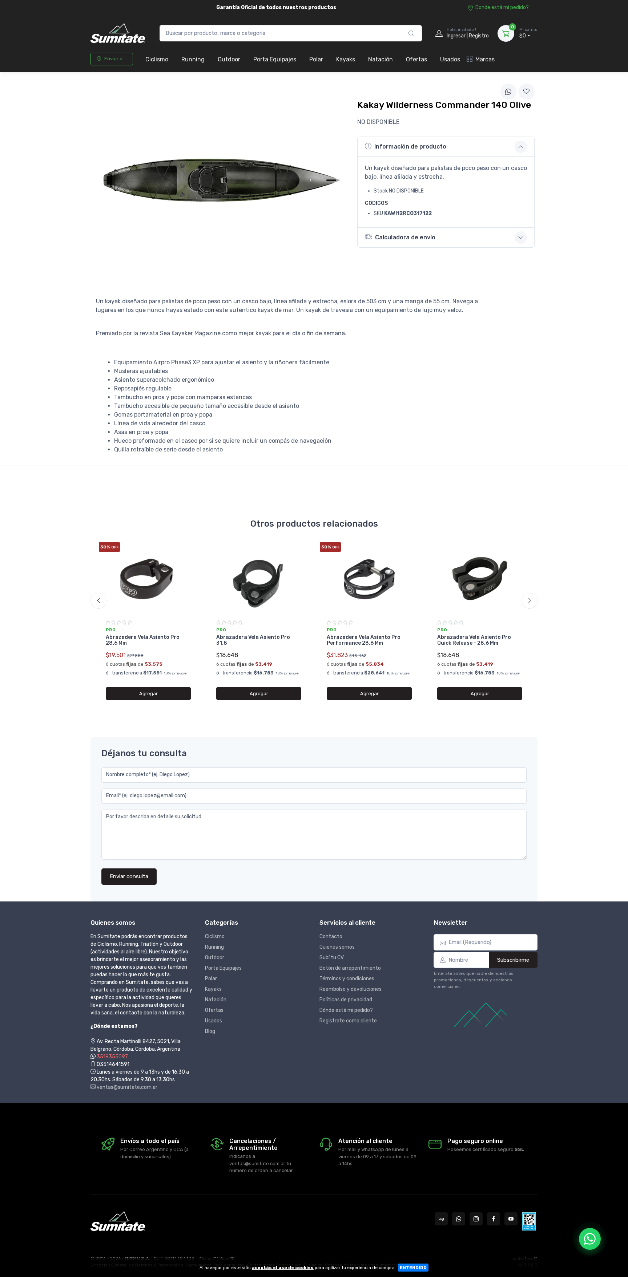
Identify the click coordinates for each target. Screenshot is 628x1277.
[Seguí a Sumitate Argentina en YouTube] (511, 1218)
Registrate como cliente (348, 1021)
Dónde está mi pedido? (346, 1010)
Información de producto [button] (410, 146)
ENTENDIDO (413, 1267)
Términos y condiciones (346, 979)
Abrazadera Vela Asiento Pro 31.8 (253, 640)
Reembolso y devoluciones (350, 989)
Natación (380, 59)
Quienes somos (337, 947)
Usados (450, 59)
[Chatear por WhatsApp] (590, 1239)
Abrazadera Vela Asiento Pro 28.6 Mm (143, 640)
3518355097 (112, 1057)
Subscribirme (513, 960)
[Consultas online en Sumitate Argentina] (441, 1218)
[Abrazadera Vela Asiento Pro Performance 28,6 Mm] (369, 578)
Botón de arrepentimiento (350, 968)
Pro (111, 629)
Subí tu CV (331, 957)
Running (193, 59)
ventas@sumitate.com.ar (126, 1087)
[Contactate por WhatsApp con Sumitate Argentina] (458, 1218)
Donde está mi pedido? (502, 7)
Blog (210, 1031)
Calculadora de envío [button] (405, 237)
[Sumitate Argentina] (117, 33)
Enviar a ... (115, 58)
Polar (316, 59)
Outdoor (229, 59)
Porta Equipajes (274, 59)
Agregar (148, 693)
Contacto (330, 936)
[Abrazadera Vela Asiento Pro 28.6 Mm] (148, 578)
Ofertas (416, 59)
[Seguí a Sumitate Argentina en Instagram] (476, 1218)
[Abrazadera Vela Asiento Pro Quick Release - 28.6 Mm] (480, 578)
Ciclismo (156, 59)
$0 (528, 33)
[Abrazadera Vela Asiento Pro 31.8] (259, 578)
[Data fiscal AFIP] (529, 1221)
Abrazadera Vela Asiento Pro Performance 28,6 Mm (363, 640)
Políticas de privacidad (345, 1000)
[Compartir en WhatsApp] (508, 92)
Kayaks (345, 59)
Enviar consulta (129, 876)
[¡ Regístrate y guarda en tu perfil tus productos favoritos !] (527, 92)
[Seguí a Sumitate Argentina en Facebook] (493, 1218)
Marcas (485, 59)
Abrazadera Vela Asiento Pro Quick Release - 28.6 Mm (474, 640)
